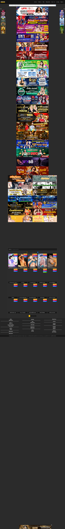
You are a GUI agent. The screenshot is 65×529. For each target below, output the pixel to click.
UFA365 (32, 301)
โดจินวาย (10, 305)
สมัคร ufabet (54, 314)
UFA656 (54, 308)
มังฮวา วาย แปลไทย (11, 307)
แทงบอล (32, 313)
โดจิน (32, 303)
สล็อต (11, 301)
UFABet (54, 306)
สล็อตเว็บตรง (11, 302)
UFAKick (54, 313)
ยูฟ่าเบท (11, 310)
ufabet (11, 311)
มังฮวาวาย (10, 306)
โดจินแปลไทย (11, 308)
